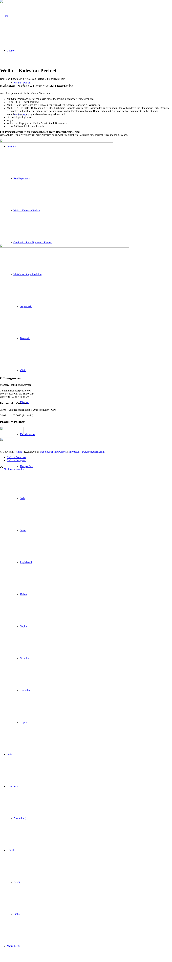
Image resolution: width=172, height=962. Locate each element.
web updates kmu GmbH (53, 451)
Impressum (74, 451)
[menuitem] (92, 498)
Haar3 (19, 451)
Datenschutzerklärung (93, 451)
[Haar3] (4, 15)
